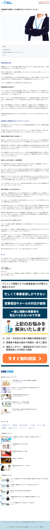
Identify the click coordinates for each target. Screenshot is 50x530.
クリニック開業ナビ (4, 522)
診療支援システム (6, 425)
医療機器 (4, 428)
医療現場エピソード (18, 522)
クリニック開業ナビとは (11, 527)
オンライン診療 (41, 425)
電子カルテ (31, 428)
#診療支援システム (20, 403)
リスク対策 (32, 425)
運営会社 (42, 527)
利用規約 (26, 527)
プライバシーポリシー (34, 527)
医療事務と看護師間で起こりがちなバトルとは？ (13, 52)
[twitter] (10, 372)
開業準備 (15, 425)
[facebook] (3, 372)
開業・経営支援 (23, 425)
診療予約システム (13, 428)
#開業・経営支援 (19, 382)
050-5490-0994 (44, 2)
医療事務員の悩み (7, 49)
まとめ (4, 55)
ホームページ (23, 428)
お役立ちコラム (11, 522)
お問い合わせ (21, 527)
